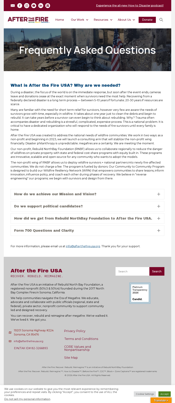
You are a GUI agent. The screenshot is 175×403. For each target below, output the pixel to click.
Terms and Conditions (81, 339)
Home (59, 19)
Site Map (71, 358)
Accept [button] (164, 394)
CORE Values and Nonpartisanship (77, 348)
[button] (13, 6)
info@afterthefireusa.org (83, 246)
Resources (101, 19)
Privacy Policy (74, 331)
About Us (124, 19)
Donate (147, 19)
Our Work (77, 19)
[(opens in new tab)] (140, 293)
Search (156, 271)
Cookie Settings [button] (145, 394)
